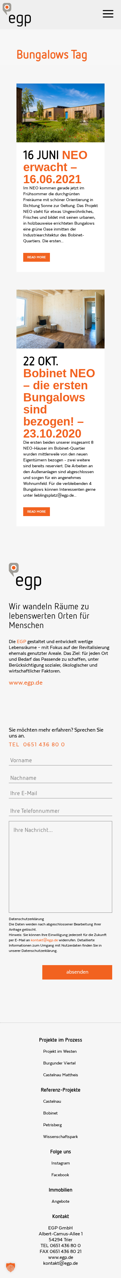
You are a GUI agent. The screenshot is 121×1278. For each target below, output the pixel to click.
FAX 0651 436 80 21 (60, 1251)
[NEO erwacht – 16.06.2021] (60, 113)
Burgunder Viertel (59, 1063)
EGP (21, 641)
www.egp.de (26, 682)
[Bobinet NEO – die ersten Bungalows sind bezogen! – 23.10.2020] (60, 319)
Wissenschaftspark (60, 1136)
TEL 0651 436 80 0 (61, 1245)
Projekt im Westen (60, 1051)
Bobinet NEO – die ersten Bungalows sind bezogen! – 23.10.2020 (59, 403)
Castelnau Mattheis (60, 1075)
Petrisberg (52, 1125)
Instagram (60, 1163)
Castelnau (52, 1101)
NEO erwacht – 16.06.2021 (55, 167)
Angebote (60, 1201)
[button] (10, 1267)
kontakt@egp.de (44, 940)
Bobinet (50, 1113)
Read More (36, 257)
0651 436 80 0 (44, 745)
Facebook (60, 1175)
